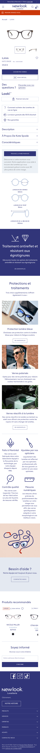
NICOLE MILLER (13, 625)
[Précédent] (3, 2)
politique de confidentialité (13, 748)
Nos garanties (13, 120)
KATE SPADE (6, 61)
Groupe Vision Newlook (26, 744)
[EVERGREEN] (13, 617)
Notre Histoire (11, 703)
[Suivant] (36, 2)
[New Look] (20, 6)
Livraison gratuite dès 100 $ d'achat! (22, 115)
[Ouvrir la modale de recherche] (32, 7)
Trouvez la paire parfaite (20, 153)
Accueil (4, 19)
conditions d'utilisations (26, 746)
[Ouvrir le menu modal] (3, 7)
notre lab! (30, 1)
